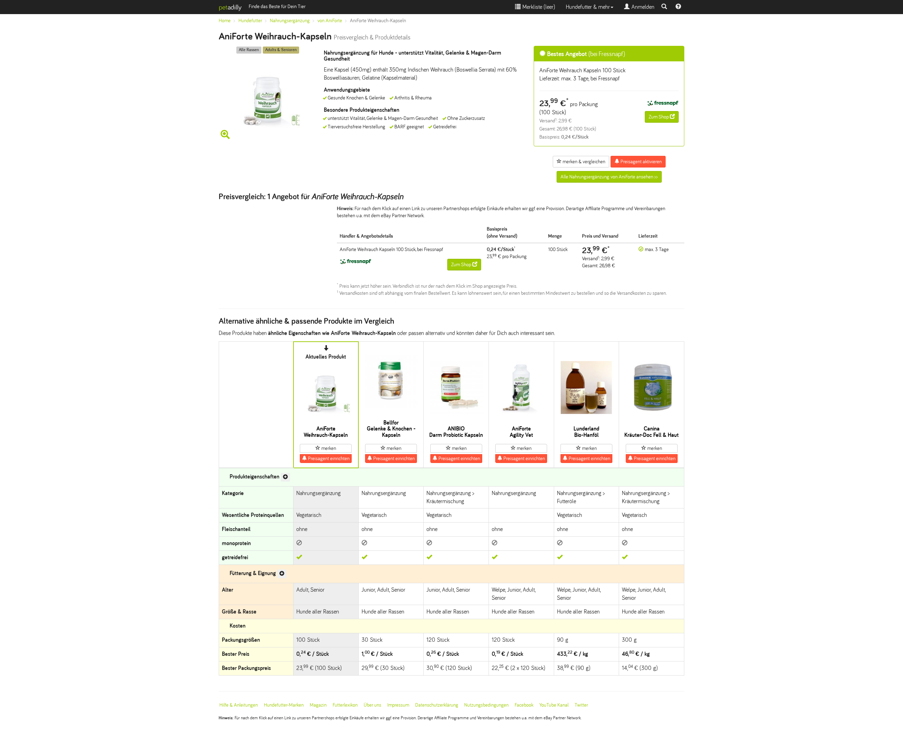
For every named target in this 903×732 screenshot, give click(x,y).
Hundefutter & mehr (588, 7)
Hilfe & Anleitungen (238, 705)
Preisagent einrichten (328, 458)
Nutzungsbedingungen (486, 705)
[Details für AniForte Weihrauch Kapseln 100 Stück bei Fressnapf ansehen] (663, 103)
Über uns (372, 705)
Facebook (524, 705)
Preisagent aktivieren (640, 161)
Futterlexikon (345, 705)
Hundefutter (250, 20)
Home (225, 20)
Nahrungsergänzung (290, 20)
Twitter (581, 705)
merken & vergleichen (583, 161)
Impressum (398, 705)
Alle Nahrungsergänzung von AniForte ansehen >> (609, 176)
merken (328, 448)
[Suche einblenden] (664, 7)
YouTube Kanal (554, 705)
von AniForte (329, 20)
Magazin (318, 705)
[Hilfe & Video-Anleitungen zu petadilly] (678, 7)
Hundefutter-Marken (284, 705)
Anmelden (642, 7)
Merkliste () (538, 7)
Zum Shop (659, 117)
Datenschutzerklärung (436, 705)
